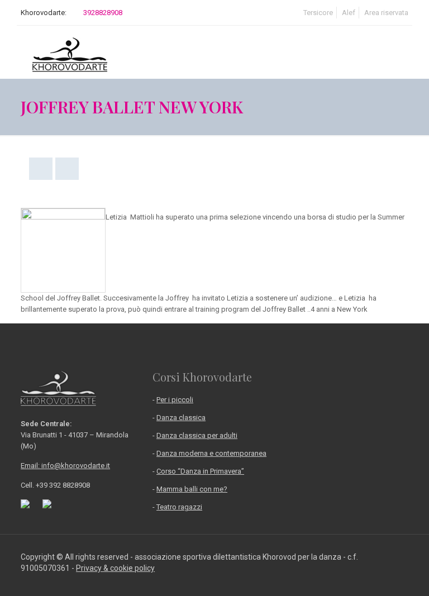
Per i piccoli (174, 399)
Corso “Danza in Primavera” (200, 471)
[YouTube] (391, 579)
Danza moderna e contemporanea (211, 453)
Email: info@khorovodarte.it (65, 465)
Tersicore (318, 12)
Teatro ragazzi (179, 507)
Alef (348, 12)
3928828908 (102, 12)
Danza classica (181, 417)
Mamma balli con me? (191, 489)
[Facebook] (376, 579)
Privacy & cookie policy (115, 568)
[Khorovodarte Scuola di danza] (70, 52)
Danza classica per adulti (196, 435)
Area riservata (386, 12)
